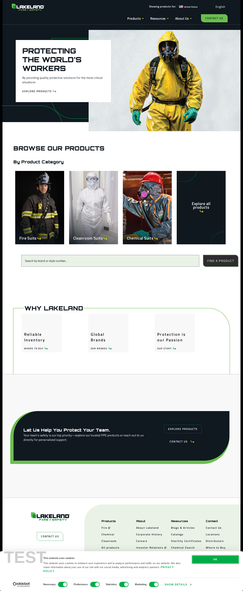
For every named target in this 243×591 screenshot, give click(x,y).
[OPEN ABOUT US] (190, 18)
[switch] (95, 584)
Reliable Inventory (34, 337)
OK (215, 559)
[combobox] (110, 261)
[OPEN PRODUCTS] (143, 18)
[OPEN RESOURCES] (167, 18)
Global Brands (98, 337)
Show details (176, 584)
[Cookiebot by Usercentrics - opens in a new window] (21, 584)
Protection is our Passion (171, 337)
